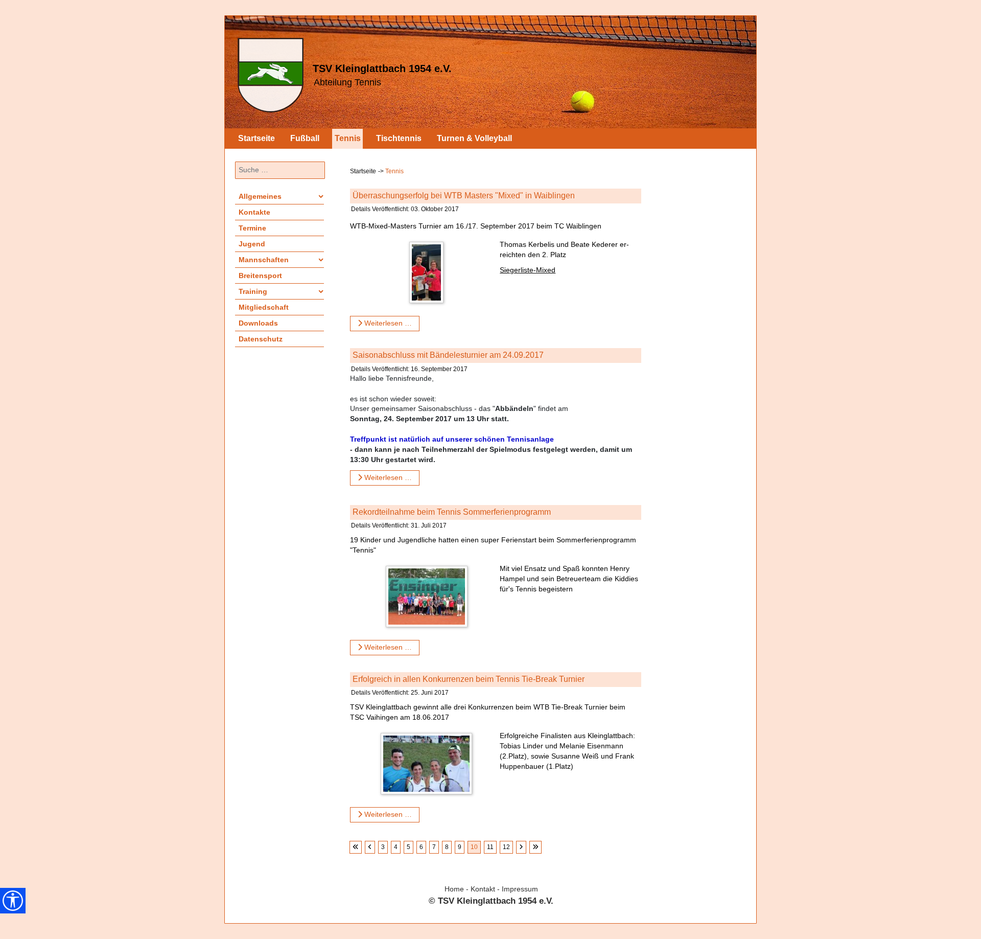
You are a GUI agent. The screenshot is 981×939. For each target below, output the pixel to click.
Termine (252, 228)
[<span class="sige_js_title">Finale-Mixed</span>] (429, 766)
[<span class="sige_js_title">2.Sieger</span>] (429, 274)
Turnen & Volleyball (474, 138)
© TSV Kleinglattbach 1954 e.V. (491, 901)
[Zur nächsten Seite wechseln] (521, 847)
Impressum (520, 889)
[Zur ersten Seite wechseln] (355, 847)
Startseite (256, 138)
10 (474, 847)
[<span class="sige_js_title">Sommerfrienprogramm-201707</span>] (429, 598)
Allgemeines (260, 196)
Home (454, 889)
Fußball (304, 138)
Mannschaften (264, 260)
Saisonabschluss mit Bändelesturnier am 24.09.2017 (448, 355)
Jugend (252, 244)
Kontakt (483, 889)
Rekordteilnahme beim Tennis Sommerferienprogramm (452, 512)
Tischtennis (399, 138)
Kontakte (254, 212)
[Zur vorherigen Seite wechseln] (370, 847)
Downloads (258, 323)
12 (506, 847)
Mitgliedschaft (264, 307)
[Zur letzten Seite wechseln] (535, 847)
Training (253, 291)
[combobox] (280, 170)
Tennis (348, 138)
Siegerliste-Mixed (527, 270)
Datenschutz (261, 339)
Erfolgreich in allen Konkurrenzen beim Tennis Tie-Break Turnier (469, 679)
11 (490, 847)
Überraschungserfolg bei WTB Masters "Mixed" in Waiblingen (464, 195)
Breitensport (260, 275)
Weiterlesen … (387, 323)
